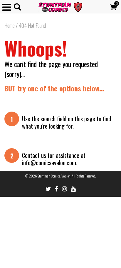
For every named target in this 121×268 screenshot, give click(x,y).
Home (9, 25)
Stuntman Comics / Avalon (54, 175)
